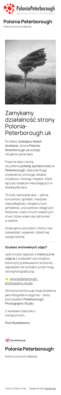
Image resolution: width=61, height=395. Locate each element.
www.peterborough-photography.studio (21, 281)
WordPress (50, 388)
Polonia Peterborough (27, 21)
